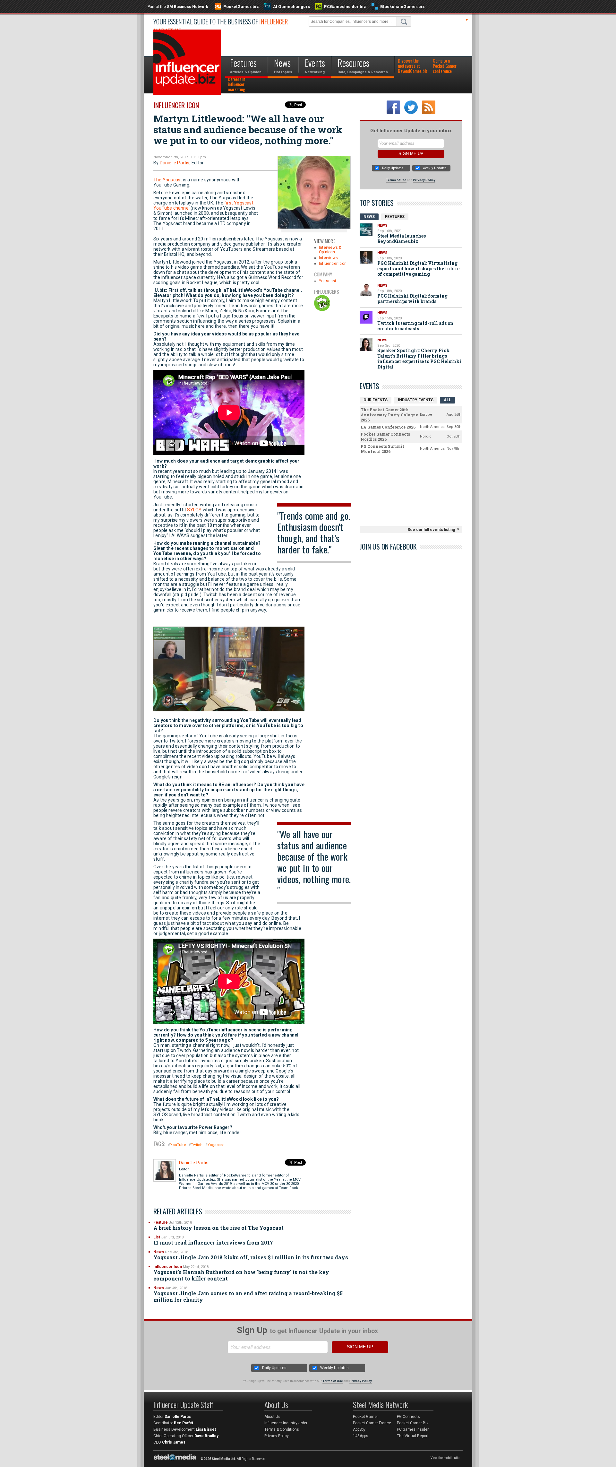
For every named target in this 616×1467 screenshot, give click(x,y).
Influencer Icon (176, 105)
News (158, 1252)
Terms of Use (396, 180)
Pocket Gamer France (372, 1423)
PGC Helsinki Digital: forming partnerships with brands (412, 298)
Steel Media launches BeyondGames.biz (401, 238)
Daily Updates (392, 168)
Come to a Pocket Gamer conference (445, 66)
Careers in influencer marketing (236, 84)
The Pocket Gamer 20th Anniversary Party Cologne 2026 (389, 414)
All (447, 400)
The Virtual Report (413, 1436)
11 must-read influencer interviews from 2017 (213, 1242)
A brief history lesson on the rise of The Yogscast (218, 1227)
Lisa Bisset (206, 1429)
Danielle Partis (175, 162)
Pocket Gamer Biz (413, 1423)
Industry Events (415, 400)
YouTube (178, 1145)
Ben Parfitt (183, 1423)
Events (369, 386)
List (156, 1237)
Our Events (376, 400)
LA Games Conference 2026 (388, 427)
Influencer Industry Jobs (285, 1423)
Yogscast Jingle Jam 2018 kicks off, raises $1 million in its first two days (250, 1257)
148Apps (360, 1436)
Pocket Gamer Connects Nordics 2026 (385, 436)
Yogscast (328, 281)
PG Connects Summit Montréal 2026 (382, 449)
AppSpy (359, 1429)
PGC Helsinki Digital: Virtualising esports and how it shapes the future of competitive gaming (418, 268)
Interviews (328, 258)
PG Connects (408, 1416)
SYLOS (194, 509)
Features (395, 216)
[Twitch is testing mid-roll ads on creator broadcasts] (366, 317)
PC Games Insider (413, 1429)
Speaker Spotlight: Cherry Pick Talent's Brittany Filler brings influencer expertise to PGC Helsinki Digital (419, 358)
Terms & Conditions (281, 1429)
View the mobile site (445, 1458)
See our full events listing (431, 529)
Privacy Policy (424, 180)
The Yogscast (167, 179)
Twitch (196, 1145)
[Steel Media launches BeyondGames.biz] (366, 229)
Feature (160, 1222)
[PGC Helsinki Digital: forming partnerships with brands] (366, 289)
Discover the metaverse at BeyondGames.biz (413, 66)
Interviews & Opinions (330, 249)
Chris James (173, 1442)
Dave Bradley (206, 1436)
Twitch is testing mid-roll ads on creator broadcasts (415, 326)
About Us (272, 1416)
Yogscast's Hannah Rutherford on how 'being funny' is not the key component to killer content (241, 1275)
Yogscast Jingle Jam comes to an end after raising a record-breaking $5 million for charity (248, 1296)
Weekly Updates (435, 168)
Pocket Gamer (365, 1416)
